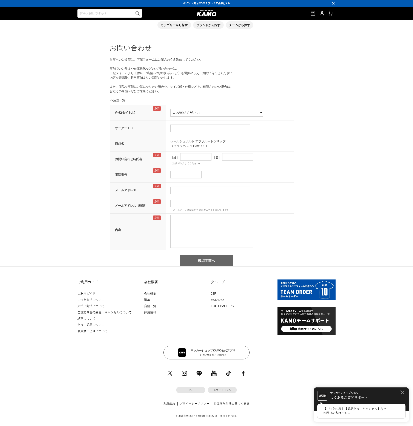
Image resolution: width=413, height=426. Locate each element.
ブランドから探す (208, 25)
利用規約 (169, 403)
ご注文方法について (91, 299)
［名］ (216, 157)
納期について (86, 318)
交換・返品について (91, 324)
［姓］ (174, 157)
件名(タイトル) (125, 112)
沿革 (147, 299)
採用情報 (150, 312)
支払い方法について (91, 306)
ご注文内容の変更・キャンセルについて (104, 312)
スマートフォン (222, 390)
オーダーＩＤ (124, 128)
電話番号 (121, 174)
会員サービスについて (92, 331)
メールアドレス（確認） (131, 205)
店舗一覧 (150, 306)
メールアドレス (125, 190)
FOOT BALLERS (222, 306)
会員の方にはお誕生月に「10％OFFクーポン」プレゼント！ (207, 3)
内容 (118, 230)
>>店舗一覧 (117, 100)
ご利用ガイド (86, 293)
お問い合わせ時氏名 (128, 159)
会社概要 (150, 293)
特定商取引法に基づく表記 (232, 403)
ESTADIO (217, 299)
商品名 (119, 143)
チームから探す (239, 25)
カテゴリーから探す (174, 25)
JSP (213, 293)
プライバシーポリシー (195, 403)
